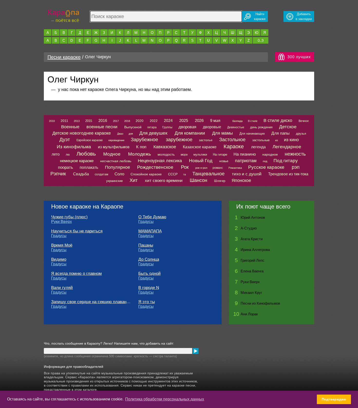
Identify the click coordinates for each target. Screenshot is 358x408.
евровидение (116, 140)
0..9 (261, 40)
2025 (183, 120)
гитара (152, 127)
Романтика (235, 167)
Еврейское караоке (89, 140)
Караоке (234, 146)
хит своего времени (164, 180)
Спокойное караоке (146, 174)
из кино (291, 139)
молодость (166, 154)
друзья (301, 133)
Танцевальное (208, 173)
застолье (205, 140)
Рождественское (155, 167)
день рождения (261, 127)
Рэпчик (58, 173)
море (184, 154)
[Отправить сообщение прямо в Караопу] (195, 351)
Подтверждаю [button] (334, 399)
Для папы (280, 133)
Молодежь (139, 154)
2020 (139, 121)
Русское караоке (266, 167)
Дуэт (64, 139)
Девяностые (235, 127)
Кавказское (164, 146)
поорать (65, 167)
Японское (241, 180)
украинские (114, 181)
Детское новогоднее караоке (81, 133)
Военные (70, 126)
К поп (141, 147)
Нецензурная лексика (160, 160)
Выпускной (132, 127)
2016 (102, 121)
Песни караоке (64, 57)
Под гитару (285, 160)
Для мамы (222, 133)
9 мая (215, 121)
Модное (112, 154)
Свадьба (81, 174)
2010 (52, 120)
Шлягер (219, 181)
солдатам (101, 174)
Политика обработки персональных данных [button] (164, 399)
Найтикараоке (259, 16)
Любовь (86, 154)
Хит (134, 180)
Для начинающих (252, 133)
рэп (296, 167)
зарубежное (179, 139)
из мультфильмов (114, 147)
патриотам (245, 160)
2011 (64, 121)
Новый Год (200, 160)
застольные (261, 140)
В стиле (252, 120)
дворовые (212, 127)
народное (270, 154)
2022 (154, 121)
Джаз (120, 133)
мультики (200, 154)
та (184, 174)
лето (56, 154)
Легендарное (287, 146)
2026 (199, 120)
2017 (116, 120)
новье (223, 161)
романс (218, 167)
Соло (119, 174)
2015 (88, 121)
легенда (258, 147)
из (276, 140)
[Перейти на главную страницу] (63, 15)
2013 (77, 120)
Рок (185, 167)
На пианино (245, 154)
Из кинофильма (74, 146)
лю (68, 154)
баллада (237, 120)
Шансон (198, 180)
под (265, 161)
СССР (173, 174)
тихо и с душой (247, 174)
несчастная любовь (115, 161)
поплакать (89, 167)
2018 (127, 120)
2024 (168, 121)
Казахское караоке (200, 147)
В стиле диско (278, 120)
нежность (295, 154)
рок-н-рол (201, 167)
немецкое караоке (77, 161)
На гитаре (220, 154)
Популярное (117, 167)
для (131, 133)
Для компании (190, 133)
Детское (288, 126)
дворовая (187, 127)
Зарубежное (144, 139)
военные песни (101, 126)
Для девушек (153, 133)
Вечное (304, 121)
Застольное (232, 139)
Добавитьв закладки (304, 16)
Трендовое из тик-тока (288, 174)
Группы (167, 127)
